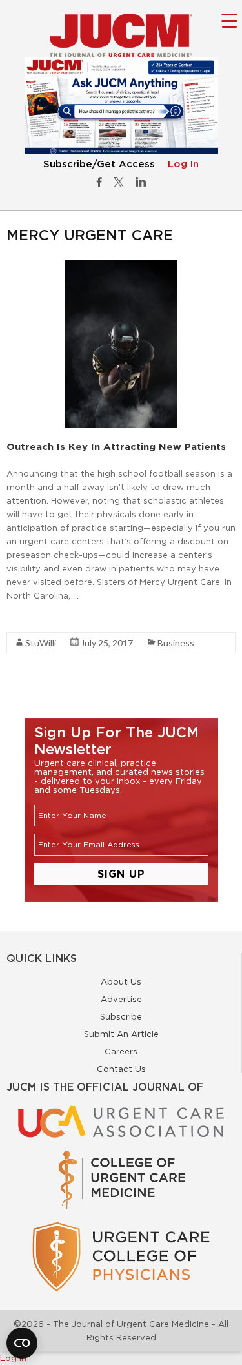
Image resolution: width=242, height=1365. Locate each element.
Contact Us (121, 1068)
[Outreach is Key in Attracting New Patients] (121, 266)
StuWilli (40, 642)
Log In (183, 164)
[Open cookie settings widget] (21, 1343)
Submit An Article (121, 1033)
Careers (121, 1051)
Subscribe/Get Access (99, 164)
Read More (29, 618)
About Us (121, 981)
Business (175, 642)
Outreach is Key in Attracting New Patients (116, 446)
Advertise (121, 998)
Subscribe (121, 1016)
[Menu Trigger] (229, 20)
